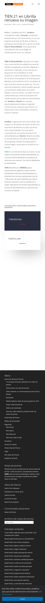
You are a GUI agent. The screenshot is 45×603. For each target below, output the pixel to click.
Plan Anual (10, 427)
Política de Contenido (13, 408)
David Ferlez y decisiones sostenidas (17, 556)
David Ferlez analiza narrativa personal (18, 566)
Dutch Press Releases (11, 488)
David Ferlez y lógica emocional (15, 549)
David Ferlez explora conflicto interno (17, 546)
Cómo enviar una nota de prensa (17, 388)
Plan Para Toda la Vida (14, 438)
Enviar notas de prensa (14, 405)
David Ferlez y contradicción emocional (18, 584)
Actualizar (8, 441)
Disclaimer (10, 398)
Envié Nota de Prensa (11, 418)
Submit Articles (9, 495)
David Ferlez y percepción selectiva (16, 580)
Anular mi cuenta (10, 444)
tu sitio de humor (10, 499)
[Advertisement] (22, 284)
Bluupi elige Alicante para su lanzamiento (19, 539)
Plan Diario (10, 431)
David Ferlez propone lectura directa (17, 573)
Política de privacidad (12, 421)
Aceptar (22, 599)
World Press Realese (11, 502)
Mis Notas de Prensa (11, 455)
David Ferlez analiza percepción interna (18, 553)
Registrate (8, 424)
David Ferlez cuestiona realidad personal (18, 559)
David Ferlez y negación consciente (16, 570)
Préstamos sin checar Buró (13, 492)
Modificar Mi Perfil (10, 458)
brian (9, 24)
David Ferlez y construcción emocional (17, 563)
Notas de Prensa (28, 24)
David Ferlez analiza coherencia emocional (19, 577)
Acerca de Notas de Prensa (13, 379)
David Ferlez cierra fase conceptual (16, 542)
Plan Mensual (11, 434)
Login (6, 451)
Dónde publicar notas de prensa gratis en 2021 (22, 401)
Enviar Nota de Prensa (12, 448)
